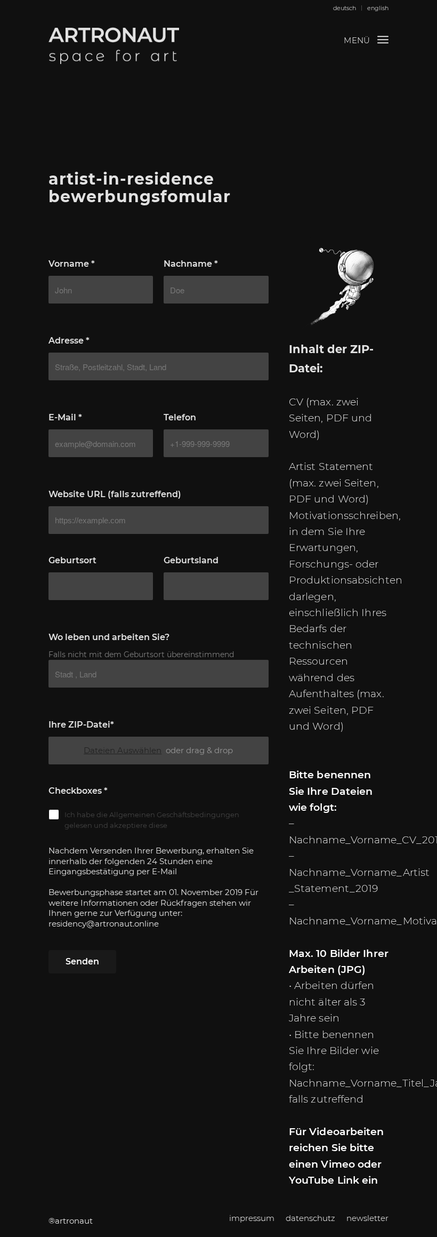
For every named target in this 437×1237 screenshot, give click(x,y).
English (378, 8)
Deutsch (344, 8)
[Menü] (383, 39)
